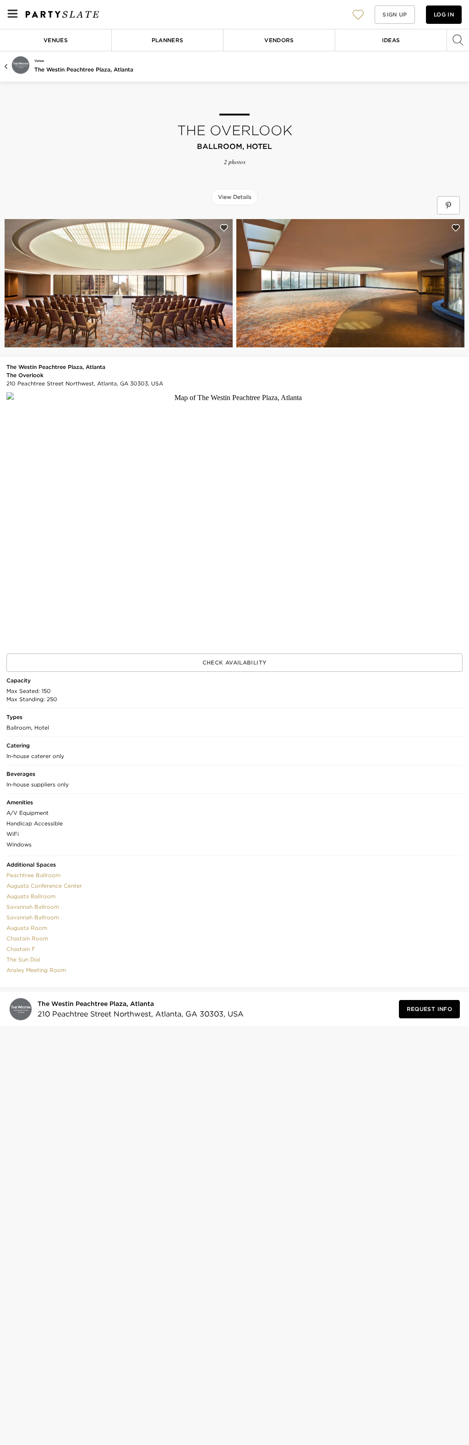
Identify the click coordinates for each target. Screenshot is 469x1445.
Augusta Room (26, 927)
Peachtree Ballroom (33, 875)
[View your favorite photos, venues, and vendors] (358, 14)
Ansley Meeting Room (36, 970)
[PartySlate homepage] (62, 14)
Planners (168, 40)
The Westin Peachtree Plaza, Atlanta (83, 69)
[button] (358, 14)
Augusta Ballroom (30, 896)
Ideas (391, 40)
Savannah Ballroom (32, 906)
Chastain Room (27, 938)
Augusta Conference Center (44, 885)
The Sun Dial (23, 959)
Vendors (279, 40)
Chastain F (20, 948)
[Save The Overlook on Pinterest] (448, 205)
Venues (56, 40)
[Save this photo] (224, 228)
